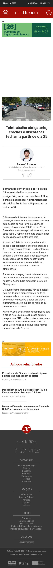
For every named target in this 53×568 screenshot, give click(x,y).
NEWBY (40, 554)
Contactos (26, 518)
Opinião (26, 502)
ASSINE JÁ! (33, 3)
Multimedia (26, 494)
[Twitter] (29, 175)
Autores (26, 500)
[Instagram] (30, 450)
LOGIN (43, 3)
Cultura (26, 468)
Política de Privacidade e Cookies (26, 526)
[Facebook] (23, 175)
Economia (26, 473)
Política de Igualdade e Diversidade (26, 529)
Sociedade (27, 481)
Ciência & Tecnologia (26, 465)
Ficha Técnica (26, 523)
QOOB (18, 554)
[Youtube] (37, 450)
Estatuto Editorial (26, 521)
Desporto (26, 471)
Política (26, 479)
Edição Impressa (26, 542)
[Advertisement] (26, 64)
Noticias (26, 505)
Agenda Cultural (26, 497)
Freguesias (26, 476)
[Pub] (26, 349)
